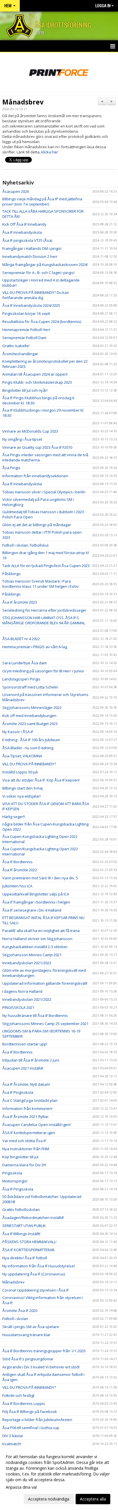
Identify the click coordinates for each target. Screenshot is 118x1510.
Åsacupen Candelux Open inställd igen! (36, 1124)
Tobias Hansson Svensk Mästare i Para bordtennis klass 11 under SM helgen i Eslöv (40, 584)
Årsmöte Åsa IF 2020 (19, 1310)
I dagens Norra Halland (22, 991)
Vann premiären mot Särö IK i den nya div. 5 (40, 877)
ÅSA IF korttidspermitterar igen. (29, 1132)
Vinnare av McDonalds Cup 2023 (30, 431)
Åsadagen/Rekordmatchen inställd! (33, 1217)
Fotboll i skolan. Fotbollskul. (25, 545)
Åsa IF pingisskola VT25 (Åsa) (27, 240)
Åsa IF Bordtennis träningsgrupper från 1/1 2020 (43, 1350)
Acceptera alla (93, 1499)
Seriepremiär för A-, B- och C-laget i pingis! (38, 272)
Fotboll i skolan (15, 1318)
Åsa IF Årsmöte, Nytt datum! (26, 1084)
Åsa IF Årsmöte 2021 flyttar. (25, 1116)
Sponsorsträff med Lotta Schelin (30, 687)
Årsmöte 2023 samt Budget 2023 (30, 723)
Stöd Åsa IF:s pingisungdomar (28, 1358)
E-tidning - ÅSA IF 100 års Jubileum (31, 739)
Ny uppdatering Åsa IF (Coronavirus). (34, 1274)
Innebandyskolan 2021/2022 (26, 962)
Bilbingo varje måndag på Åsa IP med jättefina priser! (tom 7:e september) (42, 201)
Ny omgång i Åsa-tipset (22, 439)
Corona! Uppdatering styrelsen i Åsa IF (35, 1290)
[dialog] (59, 1477)
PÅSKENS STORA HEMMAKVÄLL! (29, 1241)
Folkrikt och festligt (18, 1395)
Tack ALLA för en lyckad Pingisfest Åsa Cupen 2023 (46, 565)
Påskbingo (11, 573)
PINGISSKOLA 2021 (18, 1007)
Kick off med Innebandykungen (29, 715)
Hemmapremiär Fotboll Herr (26, 329)
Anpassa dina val (21, 1487)
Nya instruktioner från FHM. (26, 1148)
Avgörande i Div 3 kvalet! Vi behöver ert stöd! (41, 1367)
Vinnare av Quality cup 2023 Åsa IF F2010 (37, 447)
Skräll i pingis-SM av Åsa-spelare (30, 1326)
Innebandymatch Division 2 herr (30, 256)
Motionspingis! (14, 1181)
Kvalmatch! (11, 1443)
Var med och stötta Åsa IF (24, 1140)
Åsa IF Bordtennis (17, 861)
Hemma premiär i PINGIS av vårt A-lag (34, 646)
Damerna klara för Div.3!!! (24, 1164)
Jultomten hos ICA (17, 886)
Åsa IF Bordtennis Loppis (23, 1403)
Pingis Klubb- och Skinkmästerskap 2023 (37, 382)
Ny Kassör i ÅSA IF (17, 731)
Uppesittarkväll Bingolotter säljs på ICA (35, 894)
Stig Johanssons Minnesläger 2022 (32, 707)
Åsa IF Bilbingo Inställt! (21, 1233)
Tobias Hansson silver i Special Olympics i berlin (43, 492)
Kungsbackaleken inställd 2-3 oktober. (35, 946)
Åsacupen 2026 (15, 191)
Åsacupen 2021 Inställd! (22, 1068)
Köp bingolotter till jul (20, 1156)
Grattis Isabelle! (16, 345)
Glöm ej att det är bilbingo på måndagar (36, 524)
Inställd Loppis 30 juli (20, 772)
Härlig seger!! (13, 816)
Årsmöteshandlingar (20, 353)
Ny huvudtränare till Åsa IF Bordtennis (35, 1015)
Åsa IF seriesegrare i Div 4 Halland (31, 910)
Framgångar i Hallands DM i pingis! (32, 248)
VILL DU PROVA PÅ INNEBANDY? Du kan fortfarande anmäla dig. (35, 295)
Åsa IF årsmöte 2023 (19, 602)
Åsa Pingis (11, 467)
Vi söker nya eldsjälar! (21, 796)
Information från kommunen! (27, 1108)
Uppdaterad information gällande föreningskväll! (44, 983)
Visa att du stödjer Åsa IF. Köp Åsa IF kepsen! (41, 780)
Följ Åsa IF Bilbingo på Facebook (29, 1411)
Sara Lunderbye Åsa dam (24, 662)
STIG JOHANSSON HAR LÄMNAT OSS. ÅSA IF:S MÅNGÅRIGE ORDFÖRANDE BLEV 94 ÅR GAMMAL (43, 620)
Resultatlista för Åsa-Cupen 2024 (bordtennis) (41, 321)
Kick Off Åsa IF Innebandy (24, 224)
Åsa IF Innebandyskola (22, 232)
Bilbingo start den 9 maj (22, 788)
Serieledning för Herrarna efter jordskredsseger (44, 610)
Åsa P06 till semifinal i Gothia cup (30, 1427)
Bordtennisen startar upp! (24, 1044)
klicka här (49, 152)
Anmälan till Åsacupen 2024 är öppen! (35, 374)
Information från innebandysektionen (35, 475)
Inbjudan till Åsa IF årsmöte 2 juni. (31, 1060)
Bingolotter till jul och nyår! (25, 390)
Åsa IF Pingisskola (17, 1092)
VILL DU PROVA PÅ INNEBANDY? (29, 764)
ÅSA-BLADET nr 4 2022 (21, 638)
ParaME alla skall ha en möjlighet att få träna (41, 930)
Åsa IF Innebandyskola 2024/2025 (31, 305)
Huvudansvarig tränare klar (26, 1334)
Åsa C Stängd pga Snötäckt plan (30, 1100)
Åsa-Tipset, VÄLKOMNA (22, 755)
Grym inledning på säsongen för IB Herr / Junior (43, 671)
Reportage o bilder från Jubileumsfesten (37, 1419)
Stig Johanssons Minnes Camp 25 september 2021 (45, 1023)
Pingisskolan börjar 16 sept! (26, 313)
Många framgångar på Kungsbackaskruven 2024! (45, 264)
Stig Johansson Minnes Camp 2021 (32, 954)
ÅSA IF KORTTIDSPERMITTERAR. (28, 1249)
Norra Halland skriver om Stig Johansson (37, 938)
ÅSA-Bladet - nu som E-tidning (27, 747)
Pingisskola (12, 1173)
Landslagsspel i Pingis (21, 679)
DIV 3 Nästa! (12, 1435)
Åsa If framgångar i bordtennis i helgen (36, 902)
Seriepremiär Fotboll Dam (24, 337)
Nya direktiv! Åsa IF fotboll (24, 1257)
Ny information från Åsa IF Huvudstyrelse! (38, 1266)
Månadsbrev (23, 102)
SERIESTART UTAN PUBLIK (24, 1225)
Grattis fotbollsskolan (21, 1209)
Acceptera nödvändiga (48, 1499)
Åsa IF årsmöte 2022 (19, 869)
